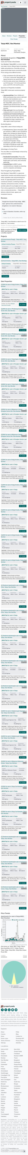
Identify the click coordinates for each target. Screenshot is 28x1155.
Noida (2, 1051)
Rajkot (3, 1110)
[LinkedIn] (9, 1009)
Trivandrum (17, 1114)
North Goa (4, 1081)
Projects (15, 36)
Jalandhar (3, 1092)
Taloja (15, 50)
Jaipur (15, 1090)
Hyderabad (17, 1062)
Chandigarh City (5, 1075)
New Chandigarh (5, 1079)
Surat (2, 1112)
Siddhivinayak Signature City (9, 720)
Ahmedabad (4, 1071)
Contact (6, 256)
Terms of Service (5, 1040)
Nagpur (16, 1101)
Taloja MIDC (21, 58)
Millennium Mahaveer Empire (9, 770)
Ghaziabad (4, 1055)
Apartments (4, 50)
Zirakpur (16, 1077)
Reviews (9, 36)
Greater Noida (18, 1051)
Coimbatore (17, 1086)
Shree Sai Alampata (7, 795)
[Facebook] (2, 1009)
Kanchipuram (17, 1092)
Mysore (3, 1101)
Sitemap (3, 1042)
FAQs (17, 1032)
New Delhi (17, 1049)
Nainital (3, 1103)
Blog (17, 1034)
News (2, 1036)
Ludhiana (16, 1097)
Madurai (3, 1099)
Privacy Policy (20, 1040)
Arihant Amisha (6, 263)
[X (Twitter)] (5, 1009)
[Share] (26, 240)
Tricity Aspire (5, 368)
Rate (3, 295)
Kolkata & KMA (18, 1066)
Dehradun (3, 1088)
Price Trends (14, 39)
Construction (5, 246)
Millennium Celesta (7, 418)
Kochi (2, 1094)
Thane (16, 1058)
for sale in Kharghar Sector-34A (14, 313)
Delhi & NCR (4, 1049)
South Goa (17, 1081)
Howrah (16, 1068)
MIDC (14, 64)
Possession (13, 291)
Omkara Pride (5, 594)
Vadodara (3, 1116)
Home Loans (4, 1038)
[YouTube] (16, 1009)
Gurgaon (3, 1053)
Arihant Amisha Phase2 (8, 244)
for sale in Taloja (9, 289)
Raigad (3, 1107)
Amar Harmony (22, 158)
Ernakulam (17, 1088)
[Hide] (2, 240)
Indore (2, 1090)
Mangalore (17, 1099)
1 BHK (14, 131)
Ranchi (16, 1110)
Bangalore (17, 1060)
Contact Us (19, 1036)
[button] (20, 2)
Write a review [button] (22, 230)
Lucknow (3, 1097)
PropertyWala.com (13, 1148)
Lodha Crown (5, 895)
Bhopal (16, 1084)
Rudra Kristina (5, 293)
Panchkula (4, 1077)
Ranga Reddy (18, 1064)
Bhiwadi (3, 1084)
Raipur (16, 1107)
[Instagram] (12, 1009)
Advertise (18, 1042)
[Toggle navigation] (25, 2)
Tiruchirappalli (5, 1114)
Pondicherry (17, 1105)
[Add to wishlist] (14, 240)
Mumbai (6, 64)
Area (20, 291)
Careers (3, 1034)
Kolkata (3, 1068)
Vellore (16, 1116)
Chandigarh (17, 1073)
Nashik (16, 1103)
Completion (18, 246)
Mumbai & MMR (18, 1055)
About (3, 36)
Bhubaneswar (5, 1086)
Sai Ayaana (5, 845)
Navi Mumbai (4, 6)
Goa (15, 1079)
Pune (2, 1066)
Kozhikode (17, 1094)
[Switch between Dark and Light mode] (24, 1151)
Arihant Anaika (17, 137)
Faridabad (17, 1053)
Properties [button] (22, 36)
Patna (2, 1105)
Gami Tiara (5, 644)
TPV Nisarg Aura (6, 317)
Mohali (16, 1075)
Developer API (20, 1038)
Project (4, 291)
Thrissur (16, 1112)
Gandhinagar (4, 1073)
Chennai (3, 1062)
